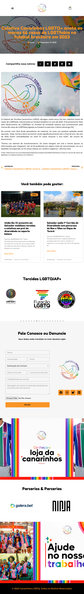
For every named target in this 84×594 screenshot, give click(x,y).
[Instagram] (67, 392)
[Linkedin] (79, 392)
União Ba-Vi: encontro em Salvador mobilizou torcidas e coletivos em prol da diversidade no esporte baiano (19, 228)
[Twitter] (73, 392)
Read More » (9, 254)
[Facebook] (61, 392)
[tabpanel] (17, 299)
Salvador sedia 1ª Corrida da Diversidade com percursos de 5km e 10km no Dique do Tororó (62, 227)
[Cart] (70, 8)
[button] (12, 8)
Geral (32, 42)
